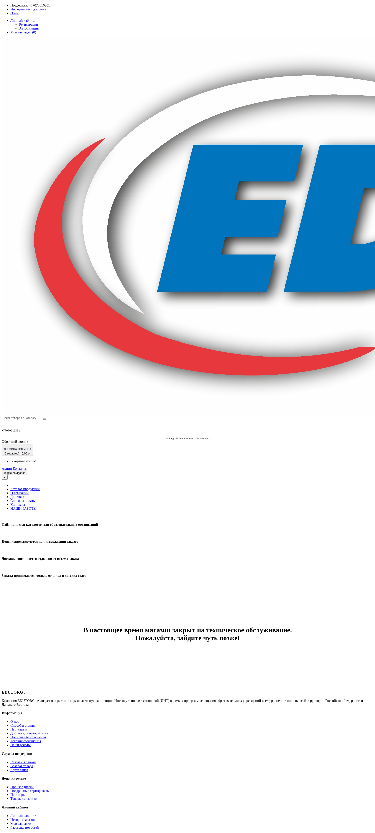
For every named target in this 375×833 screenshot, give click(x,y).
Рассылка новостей (24, 827)
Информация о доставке (28, 9)
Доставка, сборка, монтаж (29, 733)
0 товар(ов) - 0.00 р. (17, 451)
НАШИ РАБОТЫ (23, 508)
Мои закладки (20, 823)
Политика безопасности (28, 737)
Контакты (20, 468)
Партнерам (18, 729)
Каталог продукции (25, 489)
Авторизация (29, 28)
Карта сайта (19, 770)
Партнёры (17, 795)
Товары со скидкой (24, 798)
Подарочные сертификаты (29, 791)
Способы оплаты (23, 500)
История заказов (22, 819)
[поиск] (44, 419)
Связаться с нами (23, 762)
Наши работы (20, 745)
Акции (7, 468)
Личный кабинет (23, 816)
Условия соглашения (25, 741)
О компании (19, 493)
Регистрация (28, 24)
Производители (22, 787)
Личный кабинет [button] (23, 20)
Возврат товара (21, 766)
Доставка (17, 497)
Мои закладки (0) (23, 32)
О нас (14, 13)
